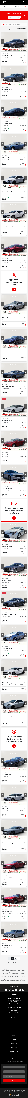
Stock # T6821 (5, 772)
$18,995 (5, 61)
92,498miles (23, 194)
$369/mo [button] (23, 232)
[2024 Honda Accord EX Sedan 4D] (14, 863)
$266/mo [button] (23, 266)
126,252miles (22, 57)
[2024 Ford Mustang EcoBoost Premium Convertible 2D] (14, 897)
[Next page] (18, 958)
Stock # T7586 (5, 612)
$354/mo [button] (23, 460)
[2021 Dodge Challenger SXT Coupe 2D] (14, 829)
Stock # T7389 (5, 646)
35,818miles (23, 811)
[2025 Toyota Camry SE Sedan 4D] (14, 761)
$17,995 (5, 266)
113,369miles (22, 651)
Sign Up (14, 1081)
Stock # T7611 (5, 807)
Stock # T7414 (5, 121)
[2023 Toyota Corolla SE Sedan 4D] (14, 110)
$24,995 (5, 232)
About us (14, 1027)
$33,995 (5, 951)
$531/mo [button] (23, 781)
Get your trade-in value (14, 17)
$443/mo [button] (23, 95)
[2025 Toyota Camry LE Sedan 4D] (14, 76)
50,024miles (23, 422)
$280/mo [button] (23, 61)
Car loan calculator (14, 1043)
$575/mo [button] (23, 917)
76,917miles (23, 491)
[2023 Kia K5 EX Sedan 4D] (14, 441)
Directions (14, 1031)
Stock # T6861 (5, 875)
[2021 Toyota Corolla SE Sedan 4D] (14, 338)
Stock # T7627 (5, 384)
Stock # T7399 (5, 715)
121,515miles (22, 719)
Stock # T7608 (5, 681)
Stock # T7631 (5, 943)
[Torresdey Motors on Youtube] (12, 990)
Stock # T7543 (5, 452)
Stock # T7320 (5, 156)
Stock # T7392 (5, 316)
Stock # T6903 (5, 578)
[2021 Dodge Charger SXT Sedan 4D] (14, 144)
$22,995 (5, 164)
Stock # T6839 (5, 486)
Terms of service (14, 1051)
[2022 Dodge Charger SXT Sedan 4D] (14, 475)
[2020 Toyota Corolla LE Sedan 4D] (14, 635)
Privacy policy (14, 1047)
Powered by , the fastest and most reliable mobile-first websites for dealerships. (14, 1091)
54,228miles (23, 228)
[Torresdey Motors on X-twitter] (9, 990)
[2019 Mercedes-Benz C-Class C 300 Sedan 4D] (14, 601)
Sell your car (14, 1035)
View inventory (14, 1023)
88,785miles (23, 125)
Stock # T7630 (5, 53)
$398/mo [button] (23, 552)
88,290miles (23, 616)
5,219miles (23, 776)
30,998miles (23, 913)
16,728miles (23, 582)
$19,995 (5, 324)
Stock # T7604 (5, 258)
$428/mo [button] (23, 426)
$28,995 (5, 426)
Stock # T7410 (5, 190)
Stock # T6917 (5, 909)
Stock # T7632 (5, 87)
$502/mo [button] (23, 951)
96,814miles (23, 388)
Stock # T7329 (5, 841)
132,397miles (22, 685)
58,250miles (23, 845)
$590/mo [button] (23, 586)
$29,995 (5, 96)
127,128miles (22, 320)
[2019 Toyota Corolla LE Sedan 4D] (14, 703)
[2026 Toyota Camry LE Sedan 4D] (14, 932)
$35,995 (5, 781)
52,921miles (23, 354)
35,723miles (23, 947)
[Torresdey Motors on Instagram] (15, 990)
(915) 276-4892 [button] (15, 1004)
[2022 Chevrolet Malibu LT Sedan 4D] (14, 212)
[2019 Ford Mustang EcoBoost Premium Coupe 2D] (14, 669)
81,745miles (23, 160)
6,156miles (23, 548)
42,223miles (23, 91)
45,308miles (23, 879)
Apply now (14, 1039)
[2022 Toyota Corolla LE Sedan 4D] (14, 246)
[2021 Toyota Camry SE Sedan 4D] (14, 304)
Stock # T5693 (5, 544)
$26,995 (5, 552)
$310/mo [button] (23, 130)
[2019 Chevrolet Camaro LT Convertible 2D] (14, 372)
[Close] (25, 15)
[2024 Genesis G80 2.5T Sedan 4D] (14, 567)
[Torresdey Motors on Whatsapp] (22, 990)
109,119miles (22, 456)
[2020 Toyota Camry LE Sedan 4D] (14, 41)
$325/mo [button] (23, 198)
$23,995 (5, 461)
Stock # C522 (4, 224)
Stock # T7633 (5, 418)
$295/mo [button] (23, 324)
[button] (20, 2)
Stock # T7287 (5, 350)
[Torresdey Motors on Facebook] (5, 990)
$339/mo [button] (23, 164)
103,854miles (22, 262)
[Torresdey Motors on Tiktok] (19, 990)
